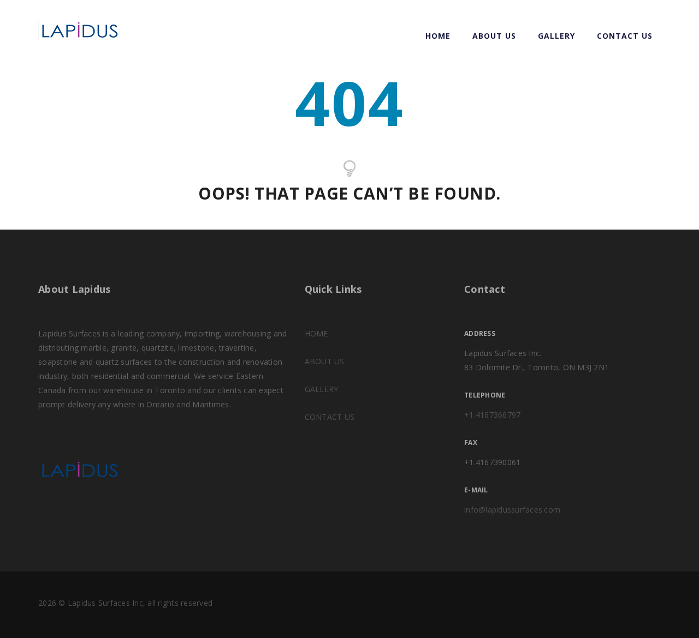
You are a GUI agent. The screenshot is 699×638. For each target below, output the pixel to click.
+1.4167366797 (492, 415)
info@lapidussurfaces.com (512, 509)
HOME (316, 333)
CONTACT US (625, 36)
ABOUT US (494, 36)
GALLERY (556, 36)
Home (438, 36)
